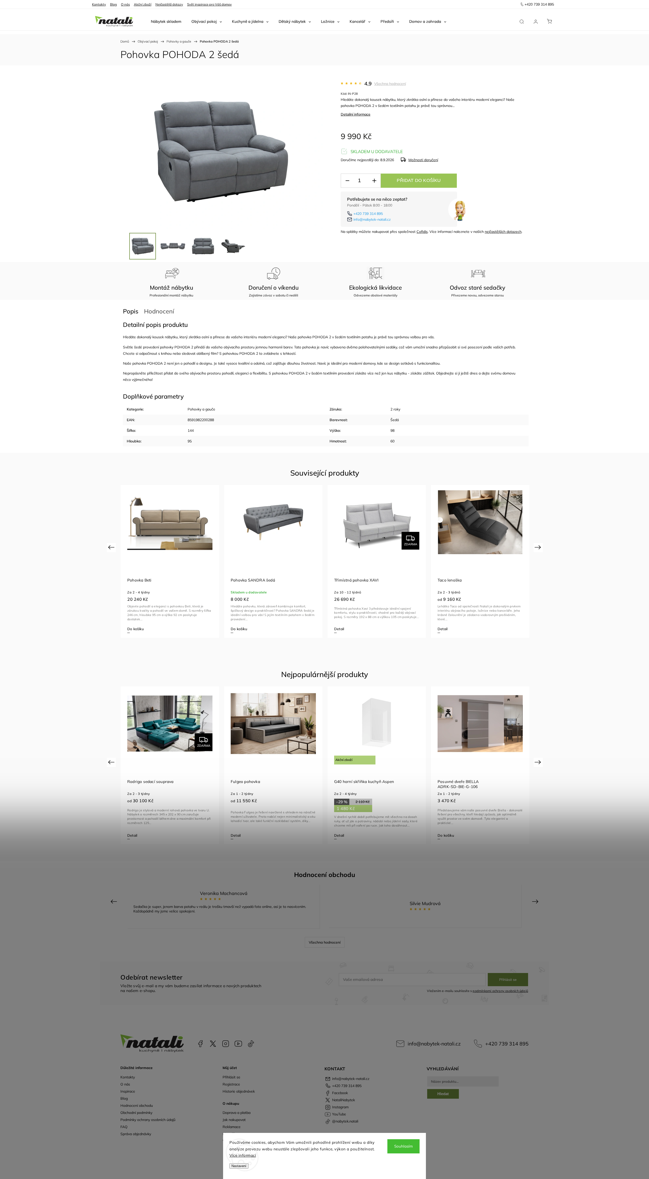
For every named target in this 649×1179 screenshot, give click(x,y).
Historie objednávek (239, 1091)
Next (538, 547)
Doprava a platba (236, 1112)
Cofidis (422, 231)
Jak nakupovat (234, 1119)
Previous (112, 547)
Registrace (231, 1084)
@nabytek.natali (251, 1043)
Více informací (242, 1155)
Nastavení (238, 1166)
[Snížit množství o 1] (347, 181)
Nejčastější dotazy (169, 4)
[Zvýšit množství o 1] (374, 181)
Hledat (443, 1094)
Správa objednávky (135, 1134)
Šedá (394, 420)
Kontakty (99, 4)
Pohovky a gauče (201, 409)
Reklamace (232, 1127)
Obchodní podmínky (136, 1112)
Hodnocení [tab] (159, 311)
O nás (125, 4)
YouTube (238, 1043)
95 (190, 441)
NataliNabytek (213, 1043)
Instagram (225, 1043)
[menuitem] (166, 21)
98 (392, 430)
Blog (113, 4)
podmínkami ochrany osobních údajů (500, 991)
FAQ (124, 1127)
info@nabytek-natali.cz (372, 219)
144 (191, 430)
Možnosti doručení (423, 160)
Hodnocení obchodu (136, 1105)
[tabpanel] (170, 561)
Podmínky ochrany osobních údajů (147, 1119)
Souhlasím (403, 1146)
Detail (339, 629)
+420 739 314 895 (368, 213)
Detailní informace (355, 114)
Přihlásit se (508, 980)
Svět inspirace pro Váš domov (209, 4)
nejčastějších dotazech (503, 231)
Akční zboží (142, 4)
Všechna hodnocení (390, 83)
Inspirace (127, 1091)
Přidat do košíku (419, 180)
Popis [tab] (130, 311)
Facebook (200, 1043)
